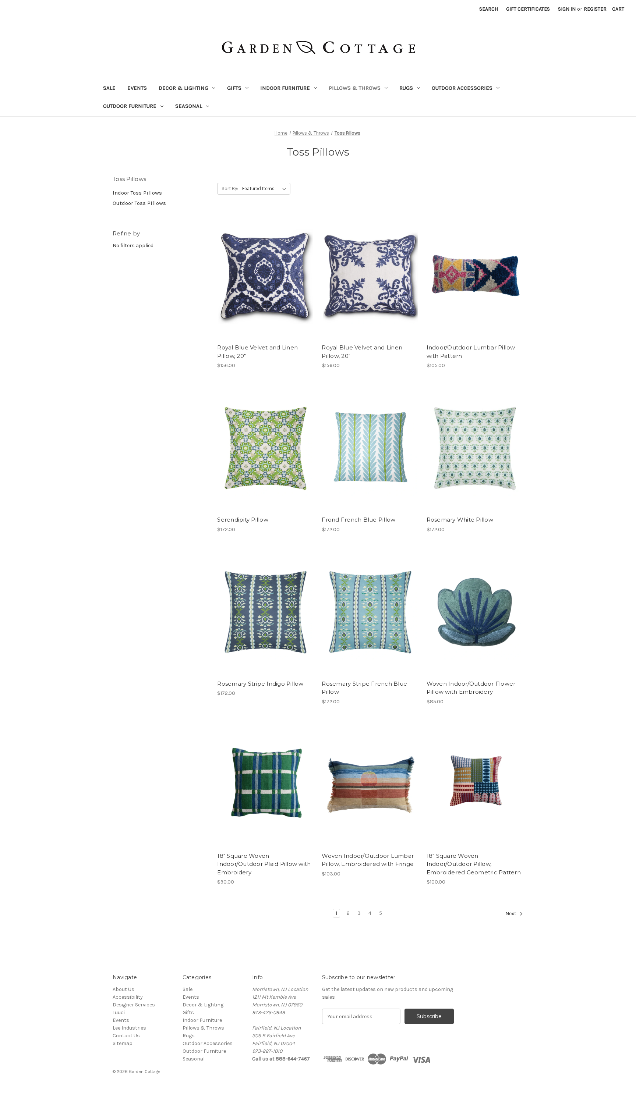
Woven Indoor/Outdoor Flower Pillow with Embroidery (471, 688)
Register (595, 9)
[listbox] (265, 188)
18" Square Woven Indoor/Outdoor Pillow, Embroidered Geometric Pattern (474, 864)
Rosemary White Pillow (460, 519)
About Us (123, 989)
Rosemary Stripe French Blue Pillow (364, 688)
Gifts (234, 88)
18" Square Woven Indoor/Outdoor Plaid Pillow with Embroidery (264, 864)
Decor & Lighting (183, 88)
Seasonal (188, 106)
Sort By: (230, 188)
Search (488, 9)
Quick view (265, 270)
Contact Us (126, 1036)
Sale (109, 88)
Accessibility (128, 997)
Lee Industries (129, 1028)
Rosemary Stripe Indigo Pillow (260, 683)
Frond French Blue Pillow (358, 519)
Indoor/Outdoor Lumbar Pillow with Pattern (471, 351)
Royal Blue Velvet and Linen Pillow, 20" (257, 351)
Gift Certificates (528, 9)
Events (137, 88)
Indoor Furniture (285, 88)
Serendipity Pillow (242, 519)
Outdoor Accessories (462, 88)
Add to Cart (265, 282)
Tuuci (119, 1012)
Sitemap (122, 1043)
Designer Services (134, 1005)
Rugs (406, 88)
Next (511, 914)
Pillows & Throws (355, 88)
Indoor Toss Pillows (137, 192)
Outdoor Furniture (129, 106)
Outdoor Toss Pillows (139, 203)
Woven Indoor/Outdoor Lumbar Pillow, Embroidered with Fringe (368, 860)
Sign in (567, 9)
